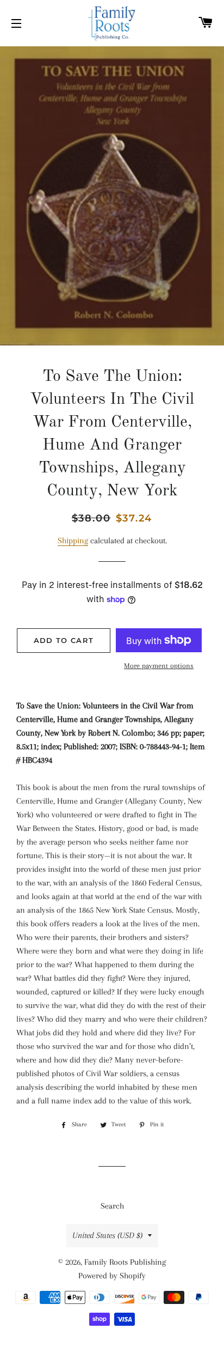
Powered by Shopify (112, 1276)
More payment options (159, 666)
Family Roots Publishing (125, 1262)
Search (112, 1206)
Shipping (73, 540)
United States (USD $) (107, 1235)
